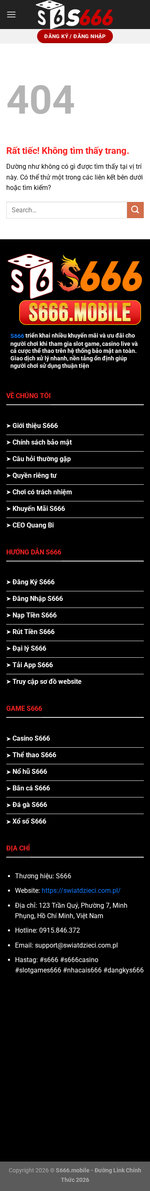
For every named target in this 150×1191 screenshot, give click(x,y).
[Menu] (11, 14)
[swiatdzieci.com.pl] (75, 14)
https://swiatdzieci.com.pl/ (81, 890)
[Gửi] (135, 210)
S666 (17, 336)
